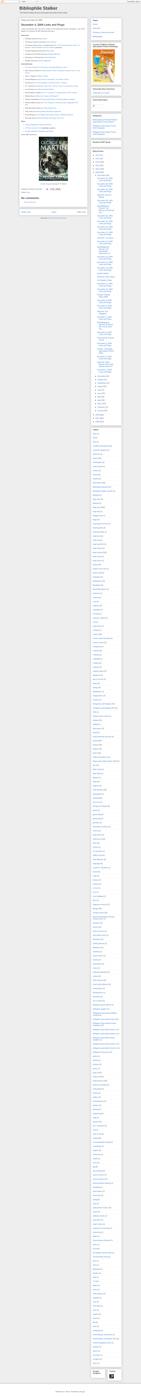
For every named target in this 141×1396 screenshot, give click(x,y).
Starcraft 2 (97, 1220)
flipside (95, 778)
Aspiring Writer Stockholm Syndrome (48, 111)
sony (94, 1204)
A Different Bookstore (101, 446)
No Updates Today (104, 280)
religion (96, 1150)
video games (98, 1294)
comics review (98, 642)
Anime (95, 458)
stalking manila (99, 1216)
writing (95, 1347)
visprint (95, 1314)
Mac (94, 900)
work (94, 1326)
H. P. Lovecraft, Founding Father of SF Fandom (60, 92)
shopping (96, 1187)
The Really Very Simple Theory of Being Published (55, 115)
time (94, 1261)
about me (96, 454)
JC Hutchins (97, 851)
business (96, 593)
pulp (94, 1118)
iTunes (95, 847)
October (100, 380)
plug (28, 192)
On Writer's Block (42, 76)
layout (95, 872)
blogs (95, 520)
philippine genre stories (102, 1005)
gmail (95, 810)
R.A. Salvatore (98, 1126)
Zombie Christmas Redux (45, 89)
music (95, 968)
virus (94, 1310)
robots (95, 1159)
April (99, 400)
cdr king (96, 614)
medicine (96, 923)
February (101, 407)
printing (96, 1109)
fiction (95, 753)
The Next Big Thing (100, 1257)
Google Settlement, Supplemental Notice (39, 131)
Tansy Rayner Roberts (101, 1240)
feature (95, 749)
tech (94, 1249)
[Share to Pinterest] (59, 189)
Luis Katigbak (98, 896)
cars (94, 602)
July (99, 390)
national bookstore (100, 972)
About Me (96, 28)
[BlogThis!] (53, 189)
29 (94, 438)
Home (53, 212)
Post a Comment (30, 202)
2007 (97, 418)
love (94, 892)
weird (95, 1318)
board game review (100, 524)
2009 (97, 172)
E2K (94, 712)
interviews (97, 839)
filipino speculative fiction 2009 (105, 761)
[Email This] (51, 189)
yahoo (95, 1351)
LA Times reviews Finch (33, 128)
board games (98, 528)
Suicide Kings (45, 184)
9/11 (94, 442)
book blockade (98, 532)
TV (94, 1281)
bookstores (97, 581)
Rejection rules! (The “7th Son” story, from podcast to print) (57, 86)
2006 (97, 422)
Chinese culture (99, 618)
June (99, 393)
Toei (94, 1265)
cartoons (96, 606)
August (100, 386)
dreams (96, 700)
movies (95, 960)
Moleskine (97, 948)
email (95, 733)
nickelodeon (97, 988)
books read (97, 573)
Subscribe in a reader (101, 93)
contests (96, 651)
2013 (97, 159)
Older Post (81, 212)
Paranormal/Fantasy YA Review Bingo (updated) (58, 99)
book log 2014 (98, 544)
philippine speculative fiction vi (105, 1044)
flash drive (97, 773)
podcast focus (98, 1081)
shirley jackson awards (102, 1183)
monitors (96, 952)
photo (95, 1056)
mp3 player (97, 964)
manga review (98, 913)
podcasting (97, 1089)
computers (97, 647)
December (101, 175)
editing (95, 724)
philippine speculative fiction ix (105, 1034)
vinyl (94, 1302)
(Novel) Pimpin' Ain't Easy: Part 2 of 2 (51, 118)
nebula (95, 976)
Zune (95, 1363)
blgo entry (96, 499)
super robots (97, 1224)
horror (95, 831)
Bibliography (98, 36)
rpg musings (97, 1171)
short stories (97, 1191)
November (101, 376)
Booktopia (97, 585)
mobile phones (98, 943)
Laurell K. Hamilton (100, 868)
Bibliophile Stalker (38, 8)
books (95, 565)
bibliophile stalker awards (103, 491)
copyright (96, 659)
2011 (97, 165)
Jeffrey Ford (97, 855)
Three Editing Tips (50, 108)
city (94, 622)
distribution (97, 692)
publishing (97, 1114)
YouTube (96, 1355)
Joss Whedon (98, 859)
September (102, 383)
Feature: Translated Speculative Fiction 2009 (105, 351)
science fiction (98, 1175)
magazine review (99, 904)
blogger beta (98, 516)
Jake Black (41, 29)
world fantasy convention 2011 (104, 1339)
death (95, 683)
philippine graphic (100, 1009)
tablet (95, 1236)
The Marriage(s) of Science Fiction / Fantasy (51, 83)
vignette (96, 1298)
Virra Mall (96, 1306)
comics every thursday (101, 638)
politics (95, 1097)
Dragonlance (98, 696)
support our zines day (101, 1228)
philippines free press (101, 1052)
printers (96, 1105)
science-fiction (98, 1179)
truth (94, 1277)
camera (96, 597)
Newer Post (26, 212)
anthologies (97, 462)
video (95, 1290)
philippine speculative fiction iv (105, 1030)
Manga (95, 909)
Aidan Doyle (50, 51)
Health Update (103, 273)
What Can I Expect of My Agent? (47, 96)
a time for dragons (100, 450)
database (96, 675)
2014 (97, 155)
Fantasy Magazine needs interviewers (38, 124)
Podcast (96, 1077)
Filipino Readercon (100, 757)
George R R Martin (100, 806)
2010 (97, 169)
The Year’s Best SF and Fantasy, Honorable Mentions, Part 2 (46, 67)
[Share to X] (55, 189)
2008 (97, 415)
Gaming (96, 798)
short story (97, 1195)
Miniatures (97, 939)
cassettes (96, 610)
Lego (95, 876)
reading (96, 1138)
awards (95, 479)
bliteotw (96, 503)
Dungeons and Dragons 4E (103, 708)
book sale (96, 556)
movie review (98, 956)
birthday (96, 495)
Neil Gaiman (98, 980)
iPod (94, 843)
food (94, 782)
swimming (97, 1232)
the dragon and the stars (102, 1253)
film (94, 765)
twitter (95, 1285)
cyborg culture (98, 671)
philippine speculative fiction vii (105, 1048)
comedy (96, 630)
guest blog (97, 814)
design (95, 687)
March (100, 404)
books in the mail (99, 569)
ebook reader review (101, 716)
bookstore (96, 577)
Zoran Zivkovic (51, 42)
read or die (97, 1134)
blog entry (96, 507)
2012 (97, 162)
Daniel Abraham (50, 57)
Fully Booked (98, 790)
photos (95, 1060)
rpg (94, 1167)
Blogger (82, 1391)
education (96, 728)
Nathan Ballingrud (44, 61)
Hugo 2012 (97, 835)
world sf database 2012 (102, 1343)
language (96, 864)
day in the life (98, 679)
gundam (96, 823)
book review (97, 552)
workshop (96, 1330)
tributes (95, 1273)
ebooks (95, 720)
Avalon (95, 470)
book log (96, 540)
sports (95, 1212)
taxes (95, 1245)
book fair (96, 536)
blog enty (96, 511)
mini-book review (99, 935)
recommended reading (101, 1142)
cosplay (96, 663)
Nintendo (96, 997)
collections (97, 626)
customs (96, 667)
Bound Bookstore (99, 589)
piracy (95, 1068)
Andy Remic (43, 39)
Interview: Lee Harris (105, 238)
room (95, 1163)
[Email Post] (47, 189)
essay (95, 741)
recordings (97, 1146)
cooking (96, 655)
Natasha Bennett (54, 54)
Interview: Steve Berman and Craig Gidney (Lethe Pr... (105, 364)
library (95, 880)
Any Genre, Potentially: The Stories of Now (54, 79)
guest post (97, 818)
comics (95, 634)
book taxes (97, 561)
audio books (97, 466)
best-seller (97, 483)
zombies (96, 1359)
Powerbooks (98, 1101)
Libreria (96, 884)
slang (95, 1199)
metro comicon (98, 931)
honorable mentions (100, 827)
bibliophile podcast (100, 487)
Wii (94, 1322)
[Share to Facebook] (57, 189)
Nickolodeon (98, 993)
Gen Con (96, 802)
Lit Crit (95, 888)
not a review (97, 1001)
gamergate (97, 794)
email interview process (102, 737)
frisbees (96, 786)
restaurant (97, 1154)
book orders (97, 548)
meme (95, 927)
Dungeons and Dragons (102, 704)
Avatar (95, 475)
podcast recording (100, 1085)
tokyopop (96, 1269)
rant (94, 1130)
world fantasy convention (102, 1335)
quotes (95, 1122)
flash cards (97, 769)
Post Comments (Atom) (58, 218)
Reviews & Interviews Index (103, 32)
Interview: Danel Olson (106, 277)
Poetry (95, 1093)
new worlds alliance (100, 984)
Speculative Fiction (100, 1208)
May (99, 397)
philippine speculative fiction (104, 1019)
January (100, 411)
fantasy (95, 745)
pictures (96, 1064)
